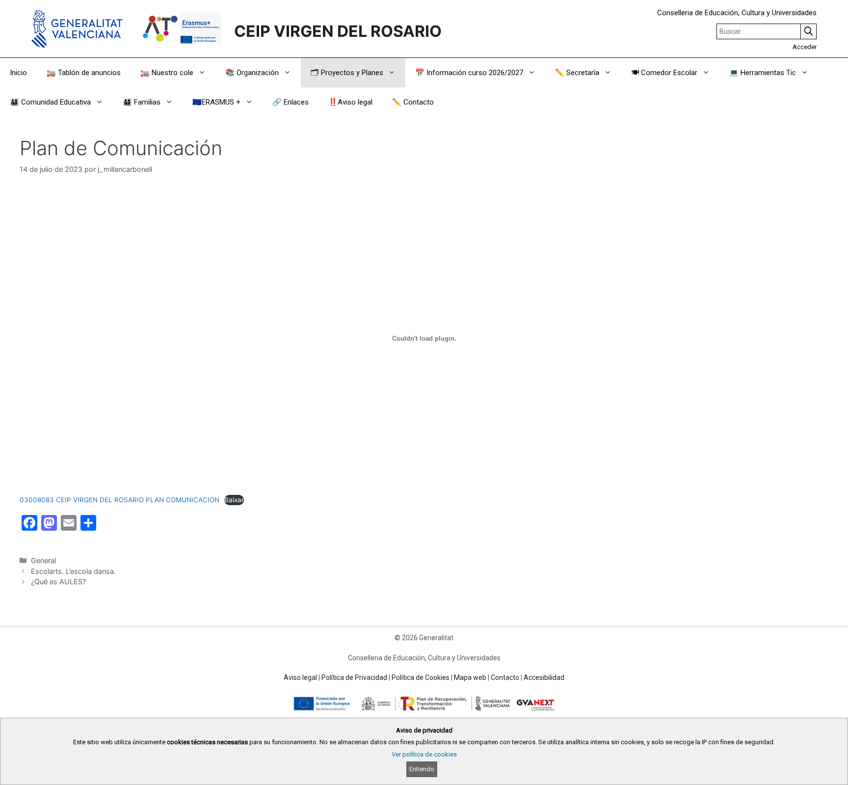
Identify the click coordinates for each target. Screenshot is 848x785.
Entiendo (421, 769)
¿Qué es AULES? (58, 581)
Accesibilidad (544, 677)
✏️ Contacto (413, 102)
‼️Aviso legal (350, 102)
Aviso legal (300, 677)
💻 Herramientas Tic (762, 72)
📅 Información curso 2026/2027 (469, 72)
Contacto (505, 677)
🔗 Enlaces (290, 102)
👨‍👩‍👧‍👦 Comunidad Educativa (50, 102)
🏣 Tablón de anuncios (84, 72)
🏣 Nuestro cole (166, 72)
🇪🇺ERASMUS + (216, 102)
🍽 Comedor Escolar (664, 72)
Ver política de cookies (424, 754)
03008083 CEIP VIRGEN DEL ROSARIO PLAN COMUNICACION (119, 500)
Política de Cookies (421, 677)
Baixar (234, 500)
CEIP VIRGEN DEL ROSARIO (338, 31)
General (43, 560)
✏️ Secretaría (577, 72)
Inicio (18, 72)
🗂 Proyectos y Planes (347, 72)
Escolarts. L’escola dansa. (73, 571)
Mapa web (470, 677)
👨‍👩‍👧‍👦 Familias (141, 102)
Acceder (805, 47)
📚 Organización (252, 72)
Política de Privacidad (354, 677)
